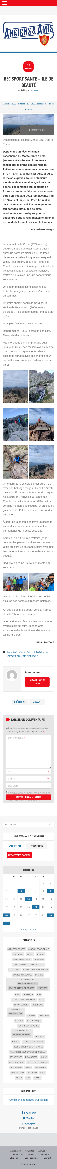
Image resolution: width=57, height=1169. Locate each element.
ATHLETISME (17, 954)
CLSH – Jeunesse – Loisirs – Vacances (28, 965)
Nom (10, 771)
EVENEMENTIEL (28, 979)
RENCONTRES (16, 1057)
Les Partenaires (32, 1158)
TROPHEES (32, 1073)
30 (50, 915)
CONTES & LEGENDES (22, 975)
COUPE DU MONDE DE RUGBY (21, 988)
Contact (47, 1158)
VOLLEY (37, 1078)
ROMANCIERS (31, 1057)
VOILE (28, 1078)
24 (6, 915)
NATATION (19, 1021)
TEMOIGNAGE (16, 1067)
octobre (21, 104)
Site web (13, 785)
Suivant (37, 702)
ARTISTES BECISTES (16, 949)
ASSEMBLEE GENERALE (38, 949)
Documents (44, 1154)
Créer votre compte (19, 855)
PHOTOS (16, 1042)
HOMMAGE (15, 1009)
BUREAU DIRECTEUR (21, 959)
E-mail (11, 778)
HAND (41, 1000)
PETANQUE (40, 1037)
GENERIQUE (28, 995)
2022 (14, 104)
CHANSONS (39, 959)
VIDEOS (19, 1078)
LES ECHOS (14, 651)
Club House (15, 1158)
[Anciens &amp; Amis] (28, 34)
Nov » (33, 929)
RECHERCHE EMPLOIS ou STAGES (28, 1047)
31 (6, 923)
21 (36, 907)
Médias (31, 1154)
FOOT (17, 995)
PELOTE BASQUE (34, 1021)
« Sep (24, 929)
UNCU (42, 1073)
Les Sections (17, 1154)
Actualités (29, 1151)
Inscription (14, 846)
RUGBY (43, 1057)
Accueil (6, 104)
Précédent (20, 702)
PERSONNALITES (21, 1030)
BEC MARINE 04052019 (28, 984)
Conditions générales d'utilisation (28, 1099)
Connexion (37, 846)
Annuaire (42, 1151)
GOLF (39, 995)
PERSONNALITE (15, 1014)
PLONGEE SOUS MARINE (33, 1042)
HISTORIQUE (37, 1005)
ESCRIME (39, 975)
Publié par (28, 90)
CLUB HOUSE (14, 970)
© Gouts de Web (28, 1164)
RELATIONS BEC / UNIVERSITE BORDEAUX (28, 1052)
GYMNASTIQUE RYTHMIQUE (24, 1000)
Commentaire (16, 737)
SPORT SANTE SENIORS (22, 656)
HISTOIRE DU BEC (21, 1005)
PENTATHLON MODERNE (28, 1026)
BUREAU (40, 954)
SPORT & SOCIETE (36, 651)
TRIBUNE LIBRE (17, 1073)
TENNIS (28, 1067)
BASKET (29, 954)
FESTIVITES (42, 988)
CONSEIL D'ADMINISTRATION (35, 970)
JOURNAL (31, 1016)
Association (15, 1151)
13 (28, 104)
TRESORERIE (40, 1067)
